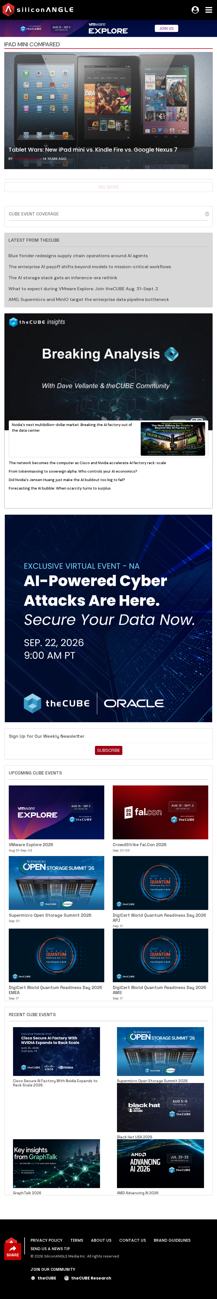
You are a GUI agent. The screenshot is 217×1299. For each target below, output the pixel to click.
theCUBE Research (91, 1278)
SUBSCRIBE (108, 750)
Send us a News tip (50, 1249)
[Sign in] (195, 10)
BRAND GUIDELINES (172, 1240)
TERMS (76, 1240)
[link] (108, 112)
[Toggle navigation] (208, 10)
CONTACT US (132, 1240)
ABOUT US (101, 1240)
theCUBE (47, 1278)
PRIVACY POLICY (46, 1240)
